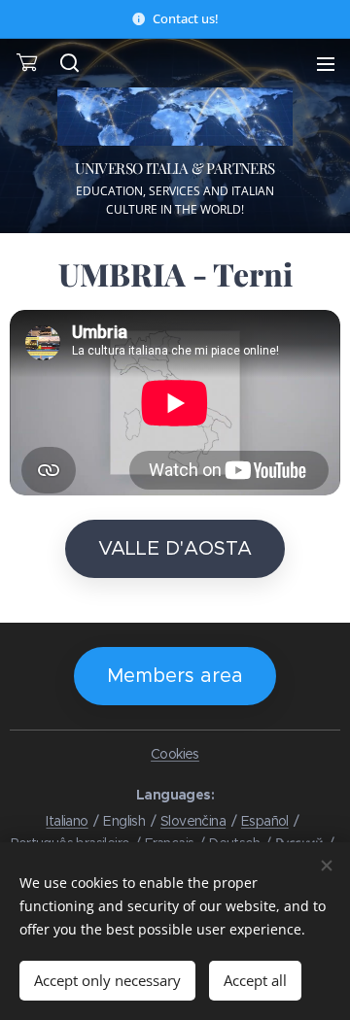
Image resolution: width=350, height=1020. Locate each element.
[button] (68, 63)
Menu (325, 63)
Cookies (175, 754)
